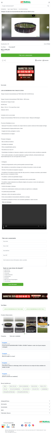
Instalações (3, 9)
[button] (48, 5)
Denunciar (46, 60)
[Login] (49, 2)
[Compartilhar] (5, 60)
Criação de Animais (8, 274)
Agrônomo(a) (7, 271)
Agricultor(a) (7, 269)
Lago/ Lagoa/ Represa (12, 9)
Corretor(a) (6, 273)
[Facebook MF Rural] (22, 425)
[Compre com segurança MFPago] (3, 425)
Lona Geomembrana (23, 9)
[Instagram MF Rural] (33, 425)
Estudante (6, 277)
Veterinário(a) (7, 281)
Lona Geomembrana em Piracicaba (13, 309)
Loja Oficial (39, 60)
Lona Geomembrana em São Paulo (35, 309)
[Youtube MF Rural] (26, 425)
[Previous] (3, 27)
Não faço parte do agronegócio (10, 279)
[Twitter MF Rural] (29, 425)
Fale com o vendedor (14, 336)
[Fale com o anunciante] (3, 60)
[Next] (48, 27)
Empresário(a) (7, 276)
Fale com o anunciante (25, 55)
